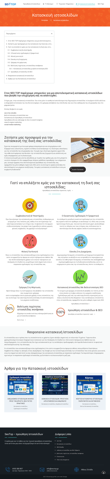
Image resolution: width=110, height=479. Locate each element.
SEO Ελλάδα (60, 447)
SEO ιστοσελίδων (89, 410)
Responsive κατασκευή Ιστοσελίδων (21, 76)
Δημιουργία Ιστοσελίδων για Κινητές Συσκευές (21, 412)
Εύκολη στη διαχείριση (19, 59)
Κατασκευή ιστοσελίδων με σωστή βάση (89, 406)
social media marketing (12, 124)
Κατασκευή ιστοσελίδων (86, 4)
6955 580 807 (17, 469)
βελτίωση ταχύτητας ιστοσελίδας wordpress (70, 453)
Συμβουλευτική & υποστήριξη (21, 50)
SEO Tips (101, 4)
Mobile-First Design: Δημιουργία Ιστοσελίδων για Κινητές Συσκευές (20, 406)
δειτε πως (20, 320)
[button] (51, 33)
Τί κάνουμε (49, 4)
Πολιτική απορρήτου (63, 460)
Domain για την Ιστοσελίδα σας (54, 415)
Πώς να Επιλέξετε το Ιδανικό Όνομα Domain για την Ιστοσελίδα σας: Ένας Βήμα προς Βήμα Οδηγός (55, 408)
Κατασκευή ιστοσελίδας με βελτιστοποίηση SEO (30, 69)
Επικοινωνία (60, 456)
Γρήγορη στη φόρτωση (19, 62)
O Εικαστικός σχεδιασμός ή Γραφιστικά (25, 53)
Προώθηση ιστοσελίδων (31, 4)
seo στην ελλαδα (10, 113)
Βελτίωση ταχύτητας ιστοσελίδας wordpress (27, 65)
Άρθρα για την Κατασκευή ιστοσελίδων (22, 79)
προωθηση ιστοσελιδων (79, 304)
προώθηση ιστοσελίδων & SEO (21, 72)
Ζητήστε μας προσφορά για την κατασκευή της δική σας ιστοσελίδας (30, 44)
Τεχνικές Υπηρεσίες (66, 4)
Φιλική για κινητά (17, 56)
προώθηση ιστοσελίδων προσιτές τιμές (56, 190)
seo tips (59, 441)
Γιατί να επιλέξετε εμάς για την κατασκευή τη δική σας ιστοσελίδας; (30, 47)
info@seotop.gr (53, 469)
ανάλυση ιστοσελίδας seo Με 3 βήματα (68, 450)
